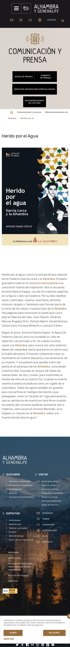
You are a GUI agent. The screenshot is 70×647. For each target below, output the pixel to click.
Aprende (13, 493)
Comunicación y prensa (29, 112)
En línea (12, 532)
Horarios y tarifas (49, 489)
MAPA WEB (13, 552)
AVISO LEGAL (14, 558)
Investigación (15, 489)
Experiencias (15, 524)
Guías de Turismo (49, 505)
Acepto (13, 633)
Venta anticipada (49, 481)
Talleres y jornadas (18, 528)
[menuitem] (52, 20)
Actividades (15, 520)
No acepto (54, 633)
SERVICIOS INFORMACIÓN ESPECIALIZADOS (34, 89)
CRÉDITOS (13, 581)
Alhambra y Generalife (20, 481)
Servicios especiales (51, 501)
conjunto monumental (43, 283)
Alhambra (49, 279)
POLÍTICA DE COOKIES (18, 575)
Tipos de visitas (49, 485)
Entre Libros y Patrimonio (21, 540)
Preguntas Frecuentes (52, 493)
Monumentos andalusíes (21, 485)
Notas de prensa (24, 76)
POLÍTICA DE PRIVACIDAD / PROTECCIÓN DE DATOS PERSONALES (20, 567)
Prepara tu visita (49, 497)
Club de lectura (16, 536)
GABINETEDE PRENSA (45, 76)
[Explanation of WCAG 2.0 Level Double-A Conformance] (19, 591)
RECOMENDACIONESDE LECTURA (34, 101)
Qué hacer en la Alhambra (21, 497)
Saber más (9, 639)
